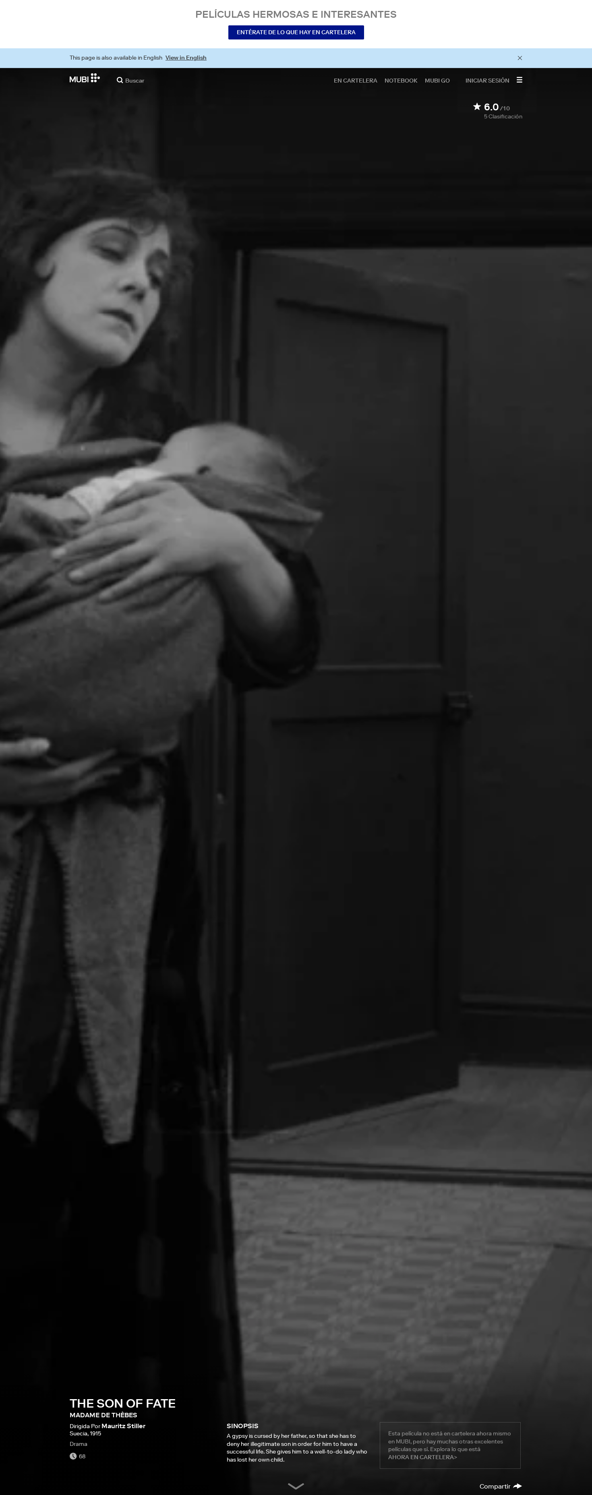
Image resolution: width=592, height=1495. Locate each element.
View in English (186, 57)
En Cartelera (355, 80)
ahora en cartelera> (422, 1457)
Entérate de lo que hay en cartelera (296, 32)
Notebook (401, 80)
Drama (78, 1443)
